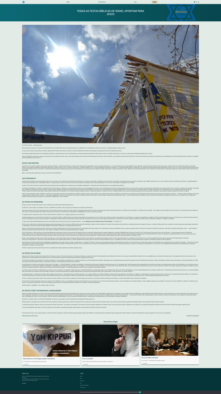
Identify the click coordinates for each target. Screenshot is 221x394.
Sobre (81, 376)
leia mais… (24, 383)
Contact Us (82, 380)
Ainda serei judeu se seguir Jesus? (30, 315)
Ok (139, 392)
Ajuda (154, 2)
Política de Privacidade (84, 385)
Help (81, 378)
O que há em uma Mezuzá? (192, 315)
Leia (81, 383)
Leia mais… (26, 364)
